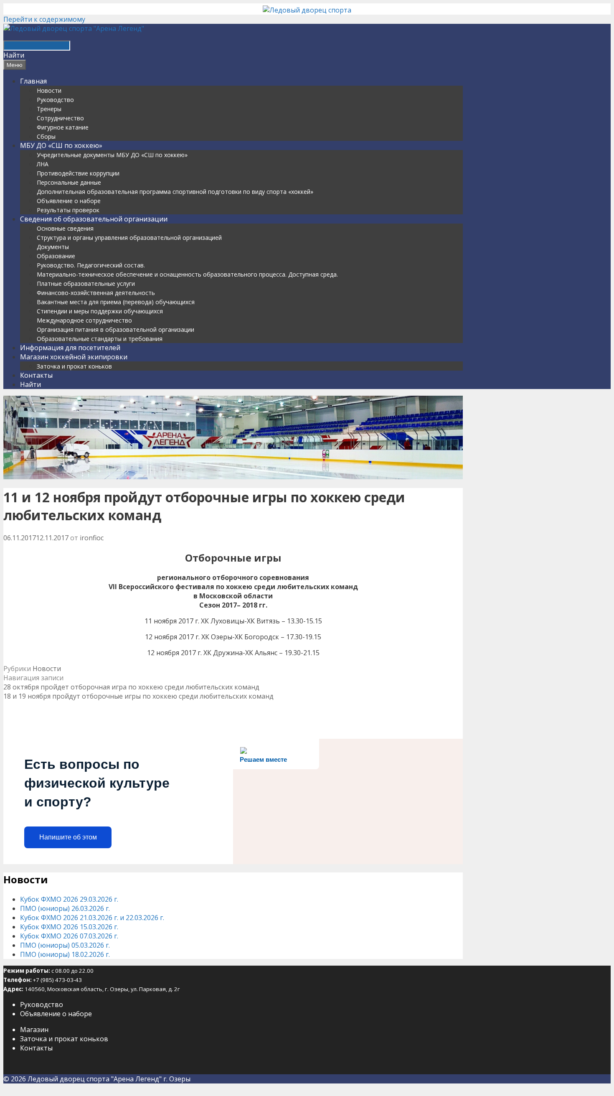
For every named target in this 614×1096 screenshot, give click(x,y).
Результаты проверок (68, 210)
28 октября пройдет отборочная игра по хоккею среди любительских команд (131, 687)
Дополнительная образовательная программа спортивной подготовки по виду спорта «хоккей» (175, 192)
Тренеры (49, 109)
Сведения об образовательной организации (93, 219)
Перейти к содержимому (44, 19)
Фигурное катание (63, 127)
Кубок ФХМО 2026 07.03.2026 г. (69, 936)
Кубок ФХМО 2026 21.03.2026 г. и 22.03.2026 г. (92, 917)
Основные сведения (65, 228)
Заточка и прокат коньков (74, 366)
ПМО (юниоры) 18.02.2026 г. (65, 954)
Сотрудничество (60, 118)
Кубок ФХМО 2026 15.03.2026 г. (69, 926)
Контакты (36, 375)
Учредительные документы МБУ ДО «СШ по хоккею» (112, 155)
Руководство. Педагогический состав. (91, 265)
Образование (56, 256)
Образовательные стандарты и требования (99, 339)
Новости (49, 90)
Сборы (46, 136)
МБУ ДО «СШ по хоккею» (61, 145)
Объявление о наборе (69, 201)
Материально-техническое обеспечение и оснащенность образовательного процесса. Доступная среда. (187, 274)
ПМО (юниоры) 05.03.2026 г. (65, 945)
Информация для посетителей (70, 347)
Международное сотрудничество (84, 320)
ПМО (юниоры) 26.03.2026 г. (65, 908)
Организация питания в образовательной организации (115, 329)
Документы (53, 247)
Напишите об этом (68, 837)
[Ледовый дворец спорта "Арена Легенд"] (73, 28)
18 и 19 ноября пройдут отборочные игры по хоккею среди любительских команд (138, 696)
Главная (33, 81)
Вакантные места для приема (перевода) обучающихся (116, 302)
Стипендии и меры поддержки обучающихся (100, 311)
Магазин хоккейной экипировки (73, 356)
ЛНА (42, 164)
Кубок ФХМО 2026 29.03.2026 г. (69, 899)
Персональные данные (69, 182)
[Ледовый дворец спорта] (307, 10)
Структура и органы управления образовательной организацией (129, 238)
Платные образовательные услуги (86, 283)
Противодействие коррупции (78, 173)
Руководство (55, 100)
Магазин (34, 1029)
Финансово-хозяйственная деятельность (96, 293)
